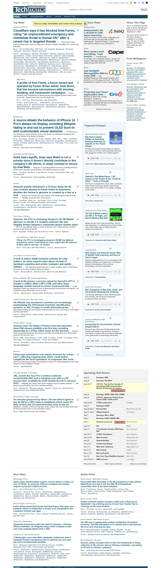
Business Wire (123, 489)
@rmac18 (69, 54)
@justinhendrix (30, 62)
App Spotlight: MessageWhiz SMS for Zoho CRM (96, 73)
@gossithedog (19, 56)
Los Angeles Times (71, 338)
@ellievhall (43, 64)
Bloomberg (60, 49)
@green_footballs (31, 496)
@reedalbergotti (87, 555)
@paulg (60, 314)
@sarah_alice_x (52, 68)
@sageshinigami (20, 207)
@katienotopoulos (39, 70)
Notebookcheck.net (46, 143)
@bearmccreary (51, 342)
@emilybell (41, 68)
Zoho (86, 68)
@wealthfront (93, 493)
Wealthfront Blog (110, 489)
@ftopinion (63, 272)
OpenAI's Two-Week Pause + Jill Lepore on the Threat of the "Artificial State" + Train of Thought (102, 178)
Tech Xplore (26, 247)
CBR (45, 338)
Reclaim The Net (20, 202)
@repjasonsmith (94, 534)
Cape (86, 48)
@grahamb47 (32, 207)
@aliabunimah (26, 314)
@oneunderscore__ (54, 70)
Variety (16, 183)
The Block (31, 172)
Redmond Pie (33, 143)
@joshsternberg (53, 496)
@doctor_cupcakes (21, 74)
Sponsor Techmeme (103, 109)
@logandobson (119, 534)
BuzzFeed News (37, 100)
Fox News (52, 338)
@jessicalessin (99, 555)
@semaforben (93, 553)
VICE (44, 51)
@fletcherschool (40, 272)
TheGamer (18, 51)
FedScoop (109, 532)
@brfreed (100, 514)
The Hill (127, 530)
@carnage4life (41, 72)
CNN (103, 532)
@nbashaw (126, 553)
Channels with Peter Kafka (105, 240)
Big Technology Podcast (105, 164)
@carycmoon (33, 554)
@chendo (33, 64)
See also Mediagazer (21, 210)
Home (16, 17)
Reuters (16, 351)
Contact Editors (62, 3)
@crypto (52, 177)
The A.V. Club (52, 200)
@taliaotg (61, 54)
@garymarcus (26, 293)
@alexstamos (45, 103)
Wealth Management (114, 491)
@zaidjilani (117, 553)
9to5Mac (48, 139)
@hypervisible (37, 293)
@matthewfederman (21, 64)
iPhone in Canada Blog (55, 141)
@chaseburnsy (44, 554)
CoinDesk (22, 172)
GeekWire (59, 545)
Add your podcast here (104, 355)
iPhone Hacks (40, 141)
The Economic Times (45, 232)
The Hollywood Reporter (36, 202)
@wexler (28, 70)
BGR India (21, 516)
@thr (22, 205)
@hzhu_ (43, 496)
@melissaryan (64, 549)
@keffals (35, 54)
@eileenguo (48, 293)
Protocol (35, 51)
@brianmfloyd (38, 56)
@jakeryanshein (27, 177)
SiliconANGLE (40, 247)
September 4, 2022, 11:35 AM (80, 10)
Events (58, 17)
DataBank (42, 411)
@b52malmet (64, 105)
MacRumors (18, 117)
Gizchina (23, 143)
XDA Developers (71, 141)
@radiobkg (21, 109)
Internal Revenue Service (90, 532)
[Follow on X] (147, 3)
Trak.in (38, 514)
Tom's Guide (69, 143)
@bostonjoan (67, 64)
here (139, 43)
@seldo (28, 56)
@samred (57, 552)
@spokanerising (38, 549)
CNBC (21, 338)
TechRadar (73, 139)
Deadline (53, 202)
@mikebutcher (101, 512)
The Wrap (62, 200)
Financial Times (29, 256)
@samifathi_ (38, 147)
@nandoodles (19, 62)
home (140, 39)
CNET (65, 139)
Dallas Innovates (32, 397)
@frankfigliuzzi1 (31, 66)
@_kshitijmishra (114, 512)
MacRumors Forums (36, 139)
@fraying (17, 498)
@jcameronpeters (23, 107)
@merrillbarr (25, 342)
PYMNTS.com (120, 532)
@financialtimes (26, 272)
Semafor (98, 540)
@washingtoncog (20, 554)
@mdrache (105, 534)
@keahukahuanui (38, 107)
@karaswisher (115, 555)
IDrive (86, 89)
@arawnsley (18, 72)
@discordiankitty (68, 56)
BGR (54, 139)
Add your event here (138, 464)
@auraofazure (47, 207)
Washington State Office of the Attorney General (37, 545)
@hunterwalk (18, 70)
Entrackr (45, 514)
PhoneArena (18, 141)
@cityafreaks (56, 66)
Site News (48, 3)
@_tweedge (18, 60)
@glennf (54, 58)
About (49, 17)
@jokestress (44, 494)
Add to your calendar (113, 464)
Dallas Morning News (27, 411)
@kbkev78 (55, 554)
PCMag (30, 232)
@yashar (65, 60)
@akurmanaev (38, 314)
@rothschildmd (35, 109)
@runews (91, 512)
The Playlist (41, 200)
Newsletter (69, 17)
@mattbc (35, 494)
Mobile (16, 3)
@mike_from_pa (69, 70)
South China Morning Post (96, 550)
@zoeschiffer (55, 494)
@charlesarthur (19, 68)
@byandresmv (48, 205)
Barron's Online (86, 491)
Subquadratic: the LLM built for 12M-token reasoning (93, 33)
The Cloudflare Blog (26, 49)
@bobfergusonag (51, 549)
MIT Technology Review (37, 278)
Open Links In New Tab (118, 3)
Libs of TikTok (24, 489)
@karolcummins (60, 247)
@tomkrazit (65, 62)
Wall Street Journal (37, 237)
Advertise (37, 3)
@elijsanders (25, 549)
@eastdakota (26, 54)
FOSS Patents (115, 550)
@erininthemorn (44, 66)
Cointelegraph (19, 174)
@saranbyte (25, 147)
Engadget (22, 232)
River (24, 17)
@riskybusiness (41, 60)
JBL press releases (36, 388)
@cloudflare (43, 54)
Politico (27, 216)
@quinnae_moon (54, 64)
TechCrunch (56, 388)
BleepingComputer (93, 530)
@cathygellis (36, 552)
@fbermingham (105, 553)
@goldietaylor (65, 68)
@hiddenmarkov (127, 512)
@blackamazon (54, 60)
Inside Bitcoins (41, 172)
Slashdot (51, 547)
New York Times (37, 299)
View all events (90, 464)
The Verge (59, 143)
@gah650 (64, 496)
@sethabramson (60, 492)
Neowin (16, 143)
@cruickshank (19, 552)
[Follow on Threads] (139, 3)
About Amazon (30, 338)
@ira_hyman (65, 554)
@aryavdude (37, 74)
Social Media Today (62, 172)
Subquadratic (89, 27)
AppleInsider (18, 145)
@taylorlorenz (64, 58)
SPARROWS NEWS (37, 390)
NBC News (39, 49)
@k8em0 (57, 56)
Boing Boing (52, 100)
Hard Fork (99, 201)
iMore (60, 139)
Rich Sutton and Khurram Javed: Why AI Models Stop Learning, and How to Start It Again (103, 255)
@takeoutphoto (60, 205)
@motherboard (110, 514)
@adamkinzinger (38, 105)
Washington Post (20, 27)
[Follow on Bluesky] (135, 3)
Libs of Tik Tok (28, 492)
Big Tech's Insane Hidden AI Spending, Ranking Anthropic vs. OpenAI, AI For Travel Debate (95, 141)
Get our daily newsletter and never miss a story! (58, 23)
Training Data (100, 277)
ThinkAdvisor (91, 489)
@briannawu (31, 68)
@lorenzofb (125, 514)
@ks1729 (50, 272)
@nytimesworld (19, 316)
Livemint (48, 388)
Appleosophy (29, 141)
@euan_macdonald (88, 514)
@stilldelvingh (48, 552)
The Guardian (49, 49)
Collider (60, 338)
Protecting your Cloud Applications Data (96, 93)
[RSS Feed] (131, 3)
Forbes (39, 338)
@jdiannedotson (67, 342)
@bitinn (28, 494)
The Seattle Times (32, 535)
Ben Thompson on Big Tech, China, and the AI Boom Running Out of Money (103, 291)
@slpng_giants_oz (24, 105)
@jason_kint (72, 107)
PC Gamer (69, 49)
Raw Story (27, 51)
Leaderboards (36, 17)
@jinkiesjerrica (44, 58)
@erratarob (48, 56)
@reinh (65, 66)
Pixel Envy (26, 100)
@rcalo (28, 552)
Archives (26, 3)
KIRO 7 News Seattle (35, 547)
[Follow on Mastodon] (143, 3)
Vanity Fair (32, 200)
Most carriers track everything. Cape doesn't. (94, 54)
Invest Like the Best (103, 310)
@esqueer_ (62, 107)
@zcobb (61, 293)
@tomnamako (19, 66)
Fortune (51, 172)
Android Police (67, 388)
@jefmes (65, 232)
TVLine (44, 340)
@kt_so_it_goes (66, 72)
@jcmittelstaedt (26, 366)
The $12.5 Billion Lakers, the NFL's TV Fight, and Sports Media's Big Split (96, 215)
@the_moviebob (32, 58)
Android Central (19, 390)
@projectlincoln (51, 105)
